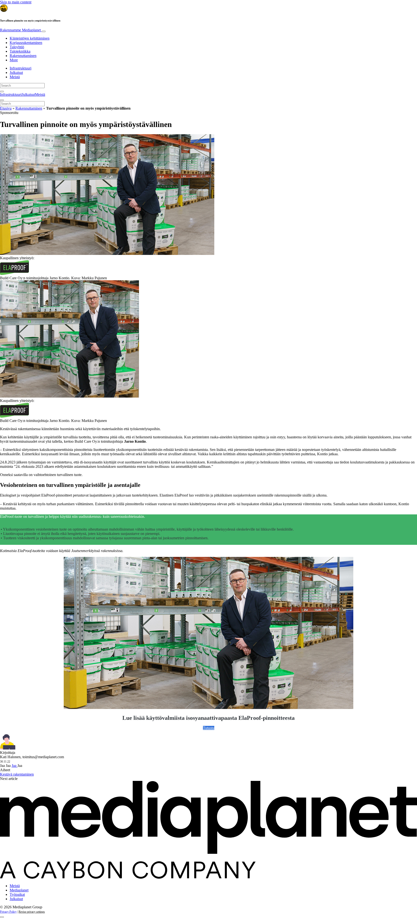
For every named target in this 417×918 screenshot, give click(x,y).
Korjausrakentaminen (26, 43)
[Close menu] (2, 100)
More (14, 60)
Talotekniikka (20, 51)
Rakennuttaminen (23, 56)
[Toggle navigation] (44, 31)
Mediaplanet (19, 890)
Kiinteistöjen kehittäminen (29, 38)
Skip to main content (15, 2)
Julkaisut (16, 72)
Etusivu (6, 108)
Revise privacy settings (32, 911)
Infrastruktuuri (20, 68)
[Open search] (2, 91)
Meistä (15, 77)
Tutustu (208, 728)
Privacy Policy (8, 911)
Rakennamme (20, 30)
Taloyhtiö (17, 47)
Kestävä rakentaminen (17, 774)
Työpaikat (17, 894)
